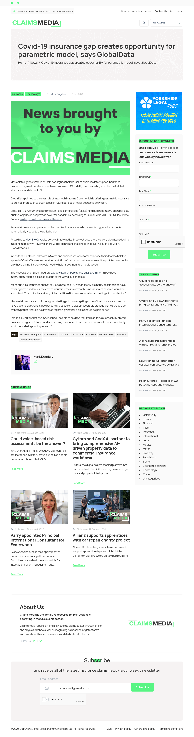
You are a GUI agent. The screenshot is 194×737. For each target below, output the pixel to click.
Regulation (149, 457)
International (150, 436)
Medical (147, 444)
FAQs (109, 728)
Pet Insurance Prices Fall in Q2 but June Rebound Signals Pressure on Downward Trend (158, 384)
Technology (33, 94)
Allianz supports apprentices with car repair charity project (158, 342)
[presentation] (162, 242)
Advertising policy (144, 728)
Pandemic (122, 334)
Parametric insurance (30, 339)
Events (147, 419)
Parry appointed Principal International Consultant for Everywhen (47, 11)
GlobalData (77, 334)
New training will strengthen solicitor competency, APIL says (159, 362)
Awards (136, 11)
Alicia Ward (144, 290)
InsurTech (91, 334)
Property (148, 453)
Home (22, 62)
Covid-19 (64, 334)
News (124, 11)
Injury (146, 427)
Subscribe (159, 254)
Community (149, 415)
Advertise (175, 11)
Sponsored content (154, 466)
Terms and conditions (170, 728)
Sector (147, 461)
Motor (146, 449)
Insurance (17, 94)
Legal (146, 440)
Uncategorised (151, 478)
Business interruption (30, 334)
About (148, 11)
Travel (146, 474)
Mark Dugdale (58, 94)
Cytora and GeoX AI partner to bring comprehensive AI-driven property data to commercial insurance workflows (158, 306)
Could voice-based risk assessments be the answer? (158, 282)
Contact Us (161, 11)
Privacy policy (123, 728)
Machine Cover (106, 334)
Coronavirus (50, 334)
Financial (148, 423)
